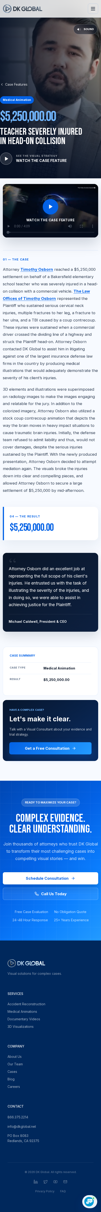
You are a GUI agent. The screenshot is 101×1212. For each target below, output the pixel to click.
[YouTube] (55, 1182)
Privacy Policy (44, 1191)
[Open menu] (93, 9)
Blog (11, 1079)
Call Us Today (54, 893)
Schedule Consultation (47, 878)
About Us (15, 1057)
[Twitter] (45, 1182)
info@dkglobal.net (22, 1126)
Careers (14, 1087)
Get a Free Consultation (47, 748)
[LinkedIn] (36, 1182)
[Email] (65, 1182)
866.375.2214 (18, 1117)
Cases (12, 1072)
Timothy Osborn (36, 269)
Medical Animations (22, 1011)
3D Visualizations (21, 1026)
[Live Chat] (89, 1201)
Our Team (15, 1064)
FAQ (63, 1191)
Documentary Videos (24, 1019)
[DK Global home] (22, 8)
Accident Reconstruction (26, 1004)
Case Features (16, 84)
